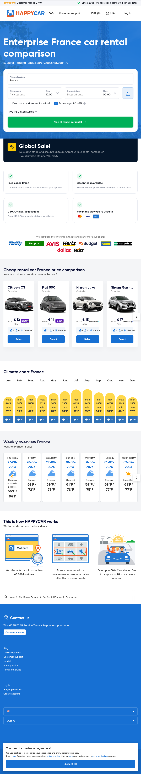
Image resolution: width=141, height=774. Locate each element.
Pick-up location (17, 77)
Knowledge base (12, 652)
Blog (5, 648)
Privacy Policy (10, 665)
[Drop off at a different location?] (9, 103)
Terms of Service (12, 669)
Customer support (69, 13)
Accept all (70, 764)
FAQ (51, 13)
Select (19, 339)
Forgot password (12, 689)
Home (12, 597)
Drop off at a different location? (30, 103)
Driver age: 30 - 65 (70, 103)
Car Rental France (52, 597)
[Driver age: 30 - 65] (56, 103)
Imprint (7, 661)
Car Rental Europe (29, 597)
